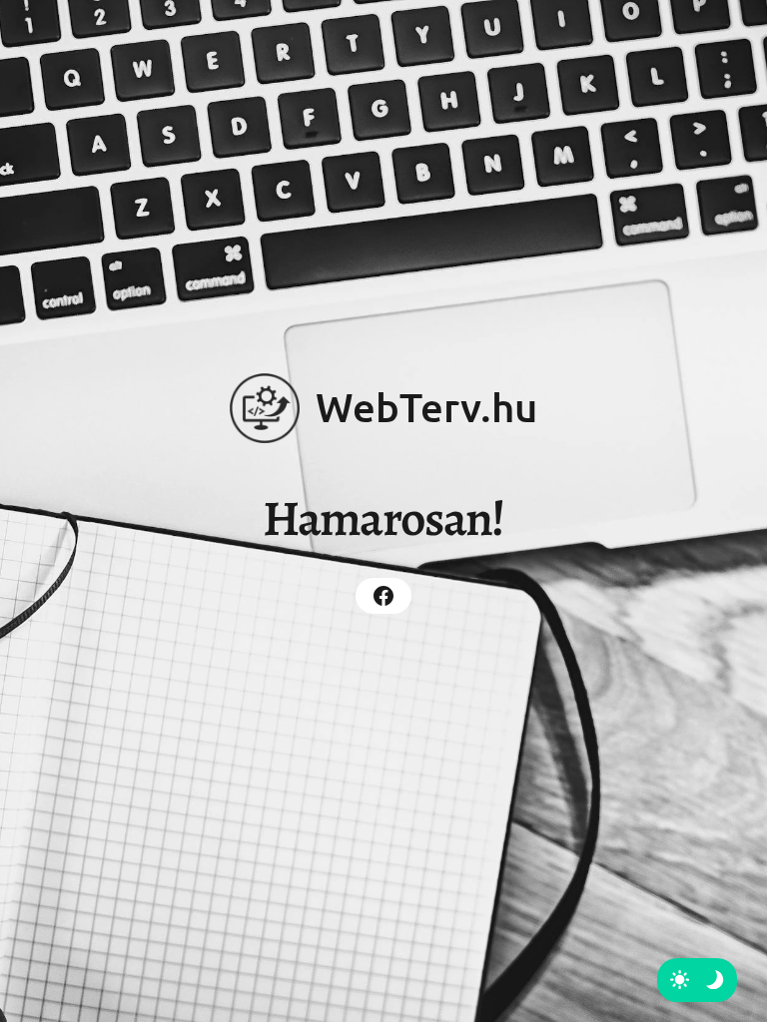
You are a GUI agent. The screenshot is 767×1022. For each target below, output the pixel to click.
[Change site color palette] (697, 980)
